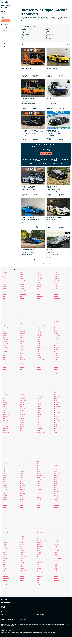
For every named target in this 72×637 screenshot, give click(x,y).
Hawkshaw (5, 402)
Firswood (21, 371)
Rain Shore (56, 509)
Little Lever (39, 449)
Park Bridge (39, 497)
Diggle (4, 355)
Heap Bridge (22, 406)
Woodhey (4, 587)
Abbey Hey (5, 272)
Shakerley (39, 524)
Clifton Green (39, 335)
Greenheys (22, 388)
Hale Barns (39, 392)
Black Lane (56, 296)
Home (2, 5)
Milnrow (38, 469)
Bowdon (21, 302)
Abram (21, 272)
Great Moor (5, 386)
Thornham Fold (57, 554)
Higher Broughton (23, 414)
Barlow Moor (5, 290)
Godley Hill (39, 380)
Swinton (38, 550)
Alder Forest (39, 274)
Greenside (56, 388)
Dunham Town (22, 359)
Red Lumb (4, 513)
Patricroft (21, 499)
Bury (20, 319)
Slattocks (4, 534)
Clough (4, 337)
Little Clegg (5, 449)
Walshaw (55, 568)
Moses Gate (39, 473)
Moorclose (22, 471)
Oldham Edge (22, 493)
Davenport (39, 349)
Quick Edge (22, 509)
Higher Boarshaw (6, 414)
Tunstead (21, 564)
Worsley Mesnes (23, 593)
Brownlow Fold (22, 313)
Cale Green (39, 321)
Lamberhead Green (6, 440)
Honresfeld (56, 424)
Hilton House (22, 418)
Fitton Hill (4, 373)
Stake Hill (38, 538)
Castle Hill (4, 325)
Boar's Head (5, 300)
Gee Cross (4, 378)
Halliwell (21, 394)
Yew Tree (55, 593)
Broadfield (5, 309)
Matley (21, 465)
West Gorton (22, 576)
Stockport (4, 544)
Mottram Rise (56, 477)
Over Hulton (22, 497)
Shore (38, 530)
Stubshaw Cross (40, 546)
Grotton (4, 390)
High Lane (56, 416)
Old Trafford (56, 493)
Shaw (21, 526)
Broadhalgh (22, 309)
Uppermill (21, 566)
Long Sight (5, 453)
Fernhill (21, 369)
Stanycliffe (5, 542)
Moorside (4, 473)
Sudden (55, 546)
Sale (55, 520)
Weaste (4, 574)
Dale (55, 345)
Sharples (55, 524)
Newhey (55, 481)
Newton (55, 483)
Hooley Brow (22, 426)
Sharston (4, 526)
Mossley (21, 475)
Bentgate (4, 294)
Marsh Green (39, 463)
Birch (4, 296)
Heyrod (38, 410)
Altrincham (39, 276)
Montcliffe (56, 469)
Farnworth (56, 367)
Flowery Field (56, 373)
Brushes (55, 313)
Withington (39, 584)
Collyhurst (39, 337)
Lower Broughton (23, 455)
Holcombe (39, 420)
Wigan (38, 580)
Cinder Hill (39, 333)
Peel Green (39, 499)
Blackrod (38, 298)
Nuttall (55, 489)
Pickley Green (22, 503)
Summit (21, 548)
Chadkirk (21, 327)
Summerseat (5, 548)
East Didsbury (39, 361)
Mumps (21, 479)
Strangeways (56, 544)
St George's (56, 542)
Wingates (38, 582)
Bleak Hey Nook (57, 298)
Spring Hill (22, 538)
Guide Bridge (22, 390)
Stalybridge (56, 538)
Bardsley (55, 288)
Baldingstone (39, 286)
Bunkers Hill (22, 317)
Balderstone (22, 286)
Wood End (4, 585)
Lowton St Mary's (6, 459)
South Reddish (22, 536)
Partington (5, 499)
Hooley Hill (39, 426)
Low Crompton (56, 453)
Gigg (21, 378)
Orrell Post (56, 495)
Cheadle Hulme (57, 329)
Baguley (4, 286)
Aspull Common (57, 280)
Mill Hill (21, 469)
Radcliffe (38, 509)
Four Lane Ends (40, 374)
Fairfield (55, 365)
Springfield (56, 536)
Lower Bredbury (6, 455)
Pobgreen (38, 505)
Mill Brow (4, 469)
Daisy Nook (39, 345)
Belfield (21, 292)
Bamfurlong (5, 288)
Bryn (3, 315)
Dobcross (38, 355)
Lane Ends (56, 440)
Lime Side (56, 445)
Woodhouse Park (23, 587)
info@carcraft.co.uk (5, 602)
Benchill (55, 292)
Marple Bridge (5, 463)
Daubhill (21, 349)
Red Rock (21, 513)
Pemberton (5, 501)
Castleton (21, 325)
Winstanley (56, 582)
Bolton (38, 300)
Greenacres (39, 386)
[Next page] (52, 263)
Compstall (56, 337)
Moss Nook (56, 475)
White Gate (5, 580)
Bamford (55, 286)
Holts (38, 424)
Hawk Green (39, 400)
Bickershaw (56, 294)
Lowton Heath (56, 457)
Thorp (4, 556)
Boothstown (56, 300)
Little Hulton (22, 449)
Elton (21, 365)
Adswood (55, 272)
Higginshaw (22, 412)
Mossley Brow (39, 475)
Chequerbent (22, 331)
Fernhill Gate (39, 369)
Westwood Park (6, 578)
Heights (4, 410)
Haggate (55, 390)
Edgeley (38, 363)
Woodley (21, 589)
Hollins (38, 422)
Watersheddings (40, 572)
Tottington (39, 560)
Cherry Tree (39, 331)
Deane (21, 351)
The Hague (39, 554)
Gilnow (55, 378)
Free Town (56, 374)
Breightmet (5, 307)
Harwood (4, 398)
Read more (23, 22)
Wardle (38, 570)
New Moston (22, 483)
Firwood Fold (39, 371)
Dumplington (5, 359)
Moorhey (55, 471)
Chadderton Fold (6, 327)
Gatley (55, 376)
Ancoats (55, 276)
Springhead (5, 538)
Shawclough (39, 526)
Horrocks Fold (5, 428)
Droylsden (39, 357)
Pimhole (38, 503)
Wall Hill (4, 568)
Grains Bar (56, 382)
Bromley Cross (5, 311)
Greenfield (56, 386)
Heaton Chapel (57, 406)
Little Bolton (39, 447)
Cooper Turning (5, 339)
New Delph (39, 481)
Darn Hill (4, 349)
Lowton (21, 457)
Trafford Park (39, 562)
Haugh (4, 400)
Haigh (4, 392)
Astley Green (39, 282)
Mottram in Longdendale (41, 477)
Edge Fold (4, 363)
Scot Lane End (39, 522)
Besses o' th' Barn (23, 294)
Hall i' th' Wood (5, 394)
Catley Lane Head (40, 325)
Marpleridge (22, 463)
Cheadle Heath (39, 329)
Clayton (4, 335)
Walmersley (39, 568)
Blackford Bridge (40, 296)
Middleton (4, 467)
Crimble (38, 341)
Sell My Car (21, 2)
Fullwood (4, 376)
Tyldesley (55, 564)
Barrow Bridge (22, 290)
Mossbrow (5, 475)
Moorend (38, 471)
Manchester (5, 461)
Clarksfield (56, 333)
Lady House (56, 438)
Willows (4, 582)
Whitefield (56, 578)
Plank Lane (5, 505)
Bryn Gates (22, 315)
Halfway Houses (57, 392)
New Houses (5, 483)
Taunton (55, 552)
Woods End (56, 589)
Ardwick (21, 278)
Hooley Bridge (5, 426)
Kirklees (55, 436)
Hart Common (22, 396)
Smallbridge (22, 534)
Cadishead (56, 319)
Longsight (56, 451)
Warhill (4, 572)
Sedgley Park (5, 524)
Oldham (4, 493)
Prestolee (38, 507)
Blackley (4, 298)
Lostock (21, 453)
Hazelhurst (39, 402)
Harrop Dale (5, 396)
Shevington (39, 528)
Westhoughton (39, 576)
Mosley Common (57, 473)
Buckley (38, 315)
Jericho (55, 432)
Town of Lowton (23, 562)
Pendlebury (22, 501)
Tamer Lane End (23, 552)
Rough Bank (39, 518)
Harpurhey (56, 394)
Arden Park (5, 278)
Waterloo (21, 572)
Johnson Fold (5, 434)
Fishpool (55, 371)
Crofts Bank (56, 341)
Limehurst (38, 445)
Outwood (4, 497)
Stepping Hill (39, 542)
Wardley (55, 570)
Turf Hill (38, 564)
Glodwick (4, 380)
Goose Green (5, 382)
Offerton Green (39, 491)
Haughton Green (23, 400)
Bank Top (38, 288)
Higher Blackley (57, 412)
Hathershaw (39, 398)
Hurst (21, 430)
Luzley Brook (39, 459)
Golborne (55, 380)
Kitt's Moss (22, 438)
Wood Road (39, 589)
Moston (21, 477)
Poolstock (4, 507)
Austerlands (22, 284)
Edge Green (22, 363)
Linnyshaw (22, 447)
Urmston (38, 566)
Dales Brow (5, 347)
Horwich (21, 428)
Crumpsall (56, 343)
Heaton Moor (22, 408)
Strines (21, 546)
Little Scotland (22, 451)
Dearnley (38, 351)
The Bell (21, 554)
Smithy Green (5, 536)
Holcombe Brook (57, 420)
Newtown (38, 485)
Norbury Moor (39, 487)
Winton (21, 584)
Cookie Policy (3, 614)
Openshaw (5, 495)
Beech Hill (4, 292)
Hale (20, 392)
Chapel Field (39, 327)
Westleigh (56, 576)
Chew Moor (5, 333)
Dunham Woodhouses (41, 359)
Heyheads (22, 410)
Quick (4, 509)
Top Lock (21, 558)
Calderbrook (5, 321)
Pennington (56, 501)
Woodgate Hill (56, 585)
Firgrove (55, 369)
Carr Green (39, 323)
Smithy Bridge (56, 534)
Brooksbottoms (57, 311)
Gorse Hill (21, 382)
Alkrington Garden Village (59, 274)
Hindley (55, 418)
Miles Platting (39, 467)
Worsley (55, 591)
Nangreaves (39, 479)
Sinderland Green (40, 532)
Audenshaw (5, 284)
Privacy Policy (39, 611)
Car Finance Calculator (31, 2)
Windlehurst (22, 582)
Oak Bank (4, 491)
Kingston (4, 436)
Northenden (5, 489)
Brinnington (39, 307)
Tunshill (4, 564)
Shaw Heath (5, 528)
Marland (38, 461)
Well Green (22, 574)
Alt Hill (21, 276)
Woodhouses (39, 587)
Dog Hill (4, 357)
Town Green (56, 560)
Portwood (21, 507)
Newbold (4, 481)
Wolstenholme (56, 584)
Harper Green (39, 394)
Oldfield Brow (56, 491)
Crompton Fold (5, 343)
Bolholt (21, 300)
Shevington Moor (57, 528)
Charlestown (56, 327)
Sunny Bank (22, 550)
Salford (4, 522)
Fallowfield (22, 367)
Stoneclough (22, 544)
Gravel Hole (22, 384)
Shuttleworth (56, 530)
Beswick (38, 294)
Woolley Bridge (39, 591)
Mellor (38, 465)
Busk (38, 319)
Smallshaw (39, 534)
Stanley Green (56, 540)
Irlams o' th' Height (40, 432)
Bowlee (55, 302)
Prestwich (56, 507)
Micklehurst (56, 465)
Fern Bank (4, 369)
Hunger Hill (5, 430)
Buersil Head (5, 317)
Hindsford (21, 420)
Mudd (4, 479)
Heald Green (39, 404)
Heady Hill (22, 404)
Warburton (5, 570)
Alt (3, 276)
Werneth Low (56, 574)
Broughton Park (5, 313)
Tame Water (39, 552)
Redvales (38, 513)
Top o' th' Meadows (57, 558)
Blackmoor (22, 298)
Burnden (55, 317)
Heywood (4, 412)
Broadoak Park (57, 309)
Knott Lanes (39, 438)
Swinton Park (56, 550)
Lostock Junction (40, 453)
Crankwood (22, 341)
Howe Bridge (39, 428)
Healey (4, 406)
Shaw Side (22, 528)
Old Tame (38, 493)
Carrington (56, 323)
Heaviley (55, 408)
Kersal (55, 434)
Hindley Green (5, 420)
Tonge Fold (56, 556)
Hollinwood (22, 424)
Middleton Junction (23, 467)
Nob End (21, 487)
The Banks (5, 554)
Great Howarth (39, 384)
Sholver (21, 530)
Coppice (38, 339)
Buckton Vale (56, 315)
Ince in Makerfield (6, 432)
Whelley (38, 578)
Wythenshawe (39, 593)
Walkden (55, 566)
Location (3, 11)
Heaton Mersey (5, 408)
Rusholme (38, 520)
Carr (3, 323)
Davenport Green (57, 349)
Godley (21, 380)
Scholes (21, 522)
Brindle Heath (22, 307)
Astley (4, 282)
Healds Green (56, 404)
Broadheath (39, 309)
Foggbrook (5, 374)
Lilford (4, 445)
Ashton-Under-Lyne (6, 280)
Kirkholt (38, 436)
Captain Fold (56, 321)
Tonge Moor (5, 558)
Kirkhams (21, 436)
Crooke (21, 343)
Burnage (38, 317)
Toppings (4, 560)
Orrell (38, 495)
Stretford (4, 546)
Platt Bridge (22, 505)
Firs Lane (4, 371)
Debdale (55, 351)
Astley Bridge (22, 282)
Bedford (55, 290)
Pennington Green (6, 503)
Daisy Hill (21, 345)
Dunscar (55, 359)
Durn (3, 361)
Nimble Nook (5, 487)
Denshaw (21, 353)
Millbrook (55, 467)
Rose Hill (21, 518)
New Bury (21, 481)
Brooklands (39, 311)
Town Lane (5, 562)
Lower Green (39, 455)
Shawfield (56, 526)
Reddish (55, 511)
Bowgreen (39, 302)
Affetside (4, 274)
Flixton (21, 373)
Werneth (38, 574)
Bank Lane (22, 288)
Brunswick (39, 313)
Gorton (38, 382)
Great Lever (56, 384)
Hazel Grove (22, 402)
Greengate (5, 388)
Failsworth (39, 365)
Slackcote (56, 532)
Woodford (39, 585)
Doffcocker (56, 355)
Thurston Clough (23, 556)
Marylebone (5, 465)
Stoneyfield (39, 544)
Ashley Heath (39, 278)
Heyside (55, 410)
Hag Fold (38, 390)
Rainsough (5, 511)
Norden (55, 487)
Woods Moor (5, 591)
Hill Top (4, 418)
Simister (21, 532)
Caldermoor (22, 321)
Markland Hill (22, 461)
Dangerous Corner (40, 347)
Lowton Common (40, 457)
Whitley (21, 580)
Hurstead (38, 430)
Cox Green (5, 341)
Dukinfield (56, 357)
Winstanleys (5, 584)
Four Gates (22, 374)
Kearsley (38, 434)
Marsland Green (57, 463)
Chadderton (56, 325)
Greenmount (39, 388)
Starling (21, 542)
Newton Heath (5, 485)
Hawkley (55, 400)
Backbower (39, 284)
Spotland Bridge (40, 536)
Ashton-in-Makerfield (58, 278)
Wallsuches (22, 568)
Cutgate (4, 345)
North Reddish (39, 489)
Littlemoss (4, 451)
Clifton (21, 335)
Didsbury (55, 353)
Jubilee (21, 434)
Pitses (55, 503)
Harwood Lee (22, 398)
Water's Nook (56, 572)
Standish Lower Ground (41, 540)
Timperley (39, 556)
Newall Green (56, 479)
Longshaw (39, 451)
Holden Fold (5, 422)
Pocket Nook (56, 505)
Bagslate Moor (56, 284)
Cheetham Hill (5, 331)
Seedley (21, 524)
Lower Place (5, 457)
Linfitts (4, 447)
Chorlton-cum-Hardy (23, 333)
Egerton (55, 363)
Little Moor (56, 449)
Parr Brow (56, 497)
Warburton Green (23, 570)
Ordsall (21, 495)
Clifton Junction (57, 335)
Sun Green (5, 550)
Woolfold (21, 591)
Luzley (21, 459)
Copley (21, 339)
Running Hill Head (23, 520)
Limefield (21, 445)
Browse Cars (13, 2)
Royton (4, 520)
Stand (4, 540)
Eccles (55, 361)
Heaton (38, 406)
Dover (21, 357)
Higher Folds (56, 414)
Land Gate (22, 440)
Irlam (21, 432)
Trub (55, 562)
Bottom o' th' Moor (6, 302)
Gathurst (38, 376)
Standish (21, 540)
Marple (55, 461)
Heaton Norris (39, 408)
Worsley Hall (5, 593)
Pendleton (39, 501)
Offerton (21, 491)
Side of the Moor (6, 532)
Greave (21, 386)
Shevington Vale (6, 530)
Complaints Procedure (41, 614)
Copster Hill (56, 339)
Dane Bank (22, 347)
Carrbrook (22, 323)
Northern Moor (22, 489)
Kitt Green (4, 438)
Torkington (22, 560)
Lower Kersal (56, 455)
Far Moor (38, 367)
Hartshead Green (40, 396)
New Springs (39, 483)
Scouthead (56, 522)
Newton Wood (22, 485)
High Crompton (39, 412)
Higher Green (5, 416)
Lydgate (55, 459)
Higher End (39, 414)
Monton (4, 471)
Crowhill (38, 343)
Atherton (55, 282)
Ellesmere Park (5, 365)
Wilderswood (56, 580)
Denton (38, 353)
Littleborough (56, 447)
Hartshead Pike (57, 396)
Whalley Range (22, 578)
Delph (4, 353)
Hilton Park (39, 418)
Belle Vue (38, 292)
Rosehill (4, 518)
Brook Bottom (22, 311)
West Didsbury (5, 576)
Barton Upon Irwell (40, 290)
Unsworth (4, 566)
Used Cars (8, 5)
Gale (20, 376)
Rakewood (22, 511)
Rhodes (55, 513)
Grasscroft (5, 384)
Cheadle (21, 329)
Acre (38, 272)
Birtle (21, 296)
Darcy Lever (56, 347)
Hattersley (56, 398)
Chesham (55, 331)
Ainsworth (21, 274)
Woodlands (5, 589)
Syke (4, 552)
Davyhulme (5, 351)
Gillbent (38, 378)
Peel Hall (55, 499)
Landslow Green (40, 440)
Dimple (21, 355)
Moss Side (5, 477)
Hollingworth (22, 422)
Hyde (55, 430)
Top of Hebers (39, 558)
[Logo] (5, 2)
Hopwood (56, 426)
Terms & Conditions (4, 611)
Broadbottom (56, 307)
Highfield (21, 416)
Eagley (21, 361)
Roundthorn (56, 518)
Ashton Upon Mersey (24, 280)
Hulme (55, 428)
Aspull (38, 280)
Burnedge (4, 319)
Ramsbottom (39, 511)
